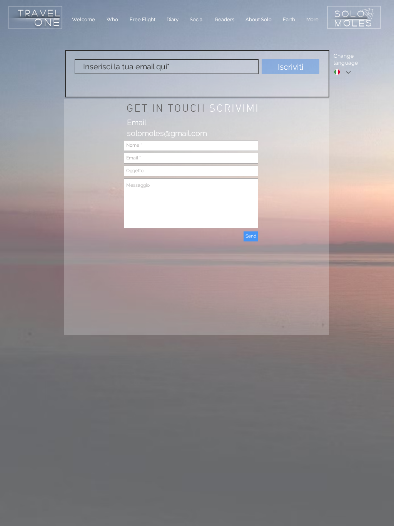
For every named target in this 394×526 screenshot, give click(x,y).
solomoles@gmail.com (167, 133)
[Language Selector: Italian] (342, 72)
